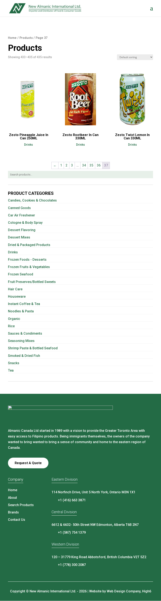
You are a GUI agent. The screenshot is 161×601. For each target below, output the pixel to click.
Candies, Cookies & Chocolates (32, 200)
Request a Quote (28, 463)
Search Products (21, 505)
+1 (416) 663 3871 (72, 500)
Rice (11, 326)
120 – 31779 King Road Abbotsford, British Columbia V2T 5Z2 (99, 557)
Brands (13, 512)
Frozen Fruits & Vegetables (29, 267)
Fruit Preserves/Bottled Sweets (32, 282)
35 (91, 165)
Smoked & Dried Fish (24, 356)
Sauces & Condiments (25, 333)
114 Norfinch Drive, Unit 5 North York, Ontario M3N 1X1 (93, 492)
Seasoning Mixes (21, 341)
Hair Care (15, 289)
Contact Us (16, 520)
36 (99, 165)
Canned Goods (19, 208)
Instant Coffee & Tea (24, 304)
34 (84, 165)
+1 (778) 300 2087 (72, 565)
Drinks (13, 252)
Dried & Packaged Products (29, 245)
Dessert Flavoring (21, 230)
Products (26, 38)
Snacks (13, 363)
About (12, 498)
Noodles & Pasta (21, 311)
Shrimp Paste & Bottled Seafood (33, 348)
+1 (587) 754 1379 (72, 532)
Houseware (17, 297)
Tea (11, 370)
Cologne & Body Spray (25, 223)
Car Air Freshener (21, 215)
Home (12, 38)
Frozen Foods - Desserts (27, 260)
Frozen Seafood (20, 274)
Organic (14, 319)
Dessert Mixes (19, 237)
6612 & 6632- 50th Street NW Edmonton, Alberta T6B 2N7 (95, 525)
